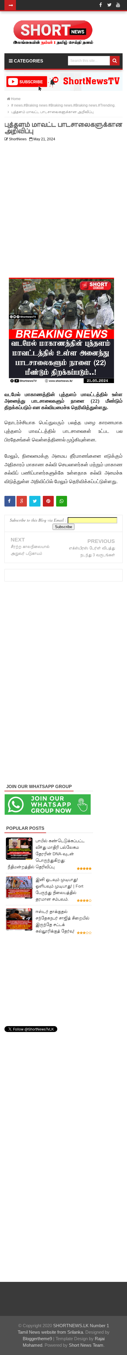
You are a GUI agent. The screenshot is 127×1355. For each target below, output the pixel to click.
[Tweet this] (34, 501)
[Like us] (100, 5)
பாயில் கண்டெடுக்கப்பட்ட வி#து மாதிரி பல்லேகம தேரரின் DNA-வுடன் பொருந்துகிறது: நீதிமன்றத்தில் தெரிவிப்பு (45, 853)
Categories (28, 60)
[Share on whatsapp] (61, 501)
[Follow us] (109, 5)
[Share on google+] (22, 501)
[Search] (115, 60)
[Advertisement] (63, 207)
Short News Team (86, 1345)
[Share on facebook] (9, 501)
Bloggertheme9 (37, 1338)
